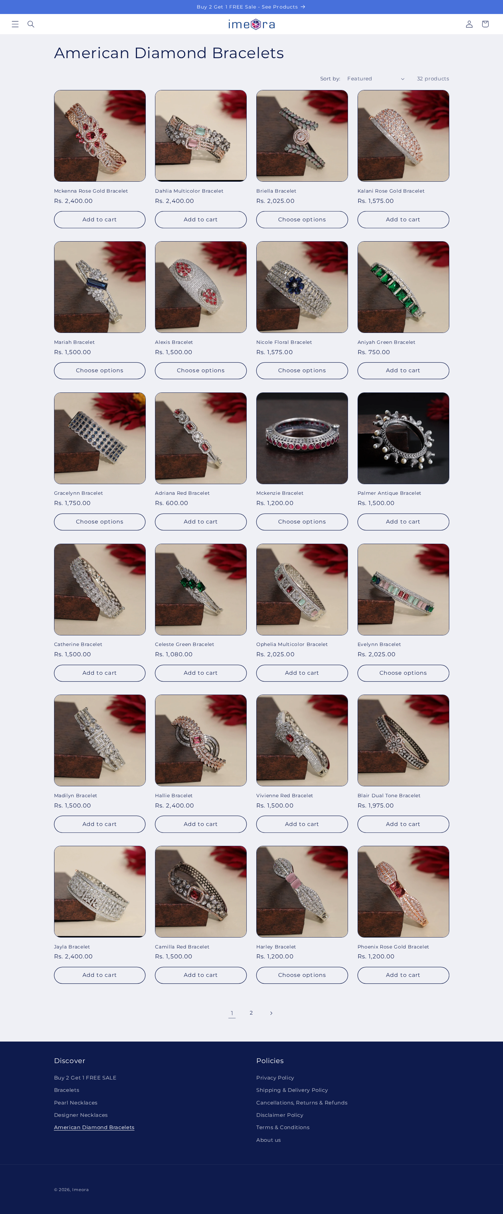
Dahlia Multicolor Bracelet (189, 191)
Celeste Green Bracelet (185, 644)
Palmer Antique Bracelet (390, 493)
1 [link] (232, 1013)
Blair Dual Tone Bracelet (389, 795)
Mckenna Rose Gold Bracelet (91, 191)
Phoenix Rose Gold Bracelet (393, 947)
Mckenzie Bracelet (280, 493)
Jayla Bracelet (72, 947)
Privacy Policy (275, 1078)
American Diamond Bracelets (94, 1127)
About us (268, 1140)
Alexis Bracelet (174, 342)
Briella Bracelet (276, 191)
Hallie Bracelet (174, 795)
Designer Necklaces (81, 1115)
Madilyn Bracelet (76, 795)
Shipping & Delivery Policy (292, 1090)
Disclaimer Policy (280, 1115)
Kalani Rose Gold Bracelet (391, 191)
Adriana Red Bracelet (182, 493)
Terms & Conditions (282, 1127)
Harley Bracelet (276, 947)
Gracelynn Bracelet (78, 493)
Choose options (302, 219)
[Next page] (271, 1013)
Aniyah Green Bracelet (387, 342)
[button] (15, 24)
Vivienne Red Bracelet (284, 795)
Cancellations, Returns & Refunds (301, 1103)
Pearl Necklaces (76, 1103)
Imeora (80, 1189)
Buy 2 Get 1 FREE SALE (85, 1078)
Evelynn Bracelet (379, 644)
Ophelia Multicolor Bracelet (292, 644)
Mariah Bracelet (74, 342)
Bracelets (66, 1090)
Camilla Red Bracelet (182, 947)
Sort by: (330, 79)
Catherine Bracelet (78, 644)
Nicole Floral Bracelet (284, 342)
